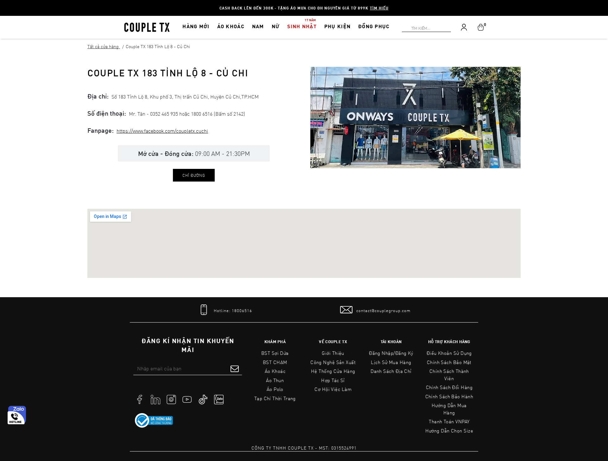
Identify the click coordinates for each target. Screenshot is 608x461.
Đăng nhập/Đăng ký (391, 353)
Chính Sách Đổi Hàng (449, 387)
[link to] (154, 420)
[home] (147, 26)
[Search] (4, 4)
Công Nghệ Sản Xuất (333, 362)
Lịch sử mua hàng (391, 362)
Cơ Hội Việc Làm (333, 389)
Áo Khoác (275, 371)
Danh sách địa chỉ (391, 371)
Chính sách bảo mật (449, 362)
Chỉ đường (193, 175)
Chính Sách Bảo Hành (449, 396)
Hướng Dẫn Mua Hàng (449, 409)
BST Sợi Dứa (275, 353)
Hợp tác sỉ (333, 380)
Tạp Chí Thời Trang (275, 398)
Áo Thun (275, 380)
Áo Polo (275, 389)
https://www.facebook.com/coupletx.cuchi (162, 130)
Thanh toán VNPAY (449, 421)
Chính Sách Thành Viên (449, 374)
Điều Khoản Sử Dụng (449, 353)
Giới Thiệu (333, 353)
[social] (139, 399)
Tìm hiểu (379, 7)
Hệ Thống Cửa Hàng (333, 371)
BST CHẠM (275, 362)
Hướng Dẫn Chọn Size (449, 430)
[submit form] (235, 368)
